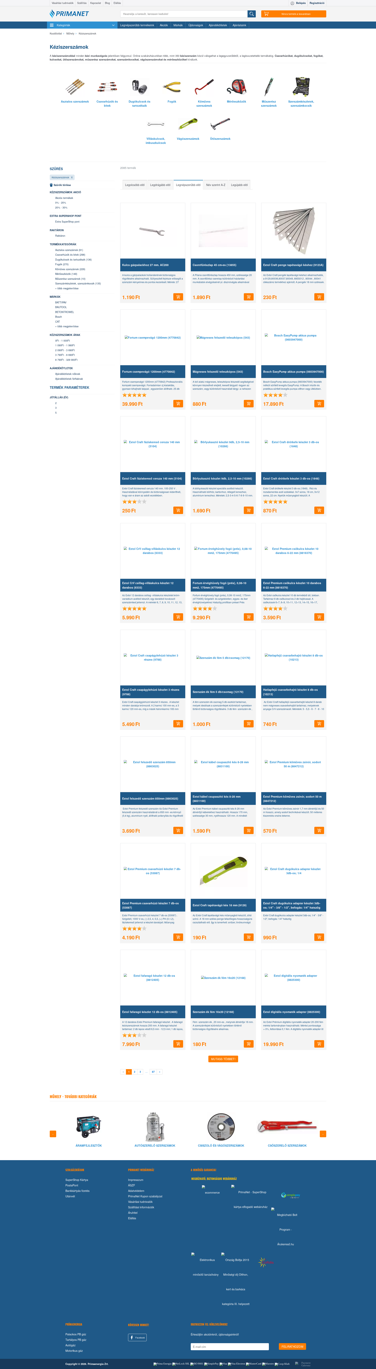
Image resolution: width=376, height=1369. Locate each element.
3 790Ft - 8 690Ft (65, 355)
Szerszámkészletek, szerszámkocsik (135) (78, 283)
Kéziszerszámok (60, 177)
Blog (107, 3)
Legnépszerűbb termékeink (137, 25)
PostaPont (71, 1185)
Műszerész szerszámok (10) (70, 278)
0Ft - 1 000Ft (62, 340)
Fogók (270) (62, 264)
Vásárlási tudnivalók (62, 3)
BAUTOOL (61, 307)
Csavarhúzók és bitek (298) (70, 254)
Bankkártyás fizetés (77, 1191)
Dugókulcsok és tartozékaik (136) (73, 259)
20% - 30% (61, 207)
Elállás (117, 3)
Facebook (140, 1337)
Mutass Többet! (223, 1059)
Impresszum (135, 1180)
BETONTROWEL (64, 312)
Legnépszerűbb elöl (188, 185)
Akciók (164, 25)
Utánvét (70, 1196)
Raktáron (60, 235)
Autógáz (70, 1345)
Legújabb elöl (239, 185)
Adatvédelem (136, 1191)
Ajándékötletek (218, 25)
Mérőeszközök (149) (66, 274)
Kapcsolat (95, 3)
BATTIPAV (60, 302)
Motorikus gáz (74, 1351)
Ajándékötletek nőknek (67, 374)
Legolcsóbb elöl (135, 185)
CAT (57, 321)
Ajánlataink (239, 25)
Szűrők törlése (62, 185)
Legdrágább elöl (160, 185)
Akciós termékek (64, 198)
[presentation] (53, 1134)
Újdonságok (195, 25)
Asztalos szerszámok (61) (69, 250)
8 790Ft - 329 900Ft (66, 360)
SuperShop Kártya (76, 1180)
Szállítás (82, 3)
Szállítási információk (141, 1207)
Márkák (178, 25)
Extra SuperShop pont (67, 221)
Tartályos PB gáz (75, 1340)
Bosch (58, 316)
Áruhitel (132, 1213)
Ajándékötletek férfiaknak (69, 379)
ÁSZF (131, 1185)
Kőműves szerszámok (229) (70, 269)
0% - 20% (60, 202)
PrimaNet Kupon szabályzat (145, 1196)
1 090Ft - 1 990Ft (65, 345)
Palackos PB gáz (75, 1334)
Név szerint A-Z (215, 185)
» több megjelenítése (67, 288)
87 (153, 1071)
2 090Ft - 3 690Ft (65, 350)
